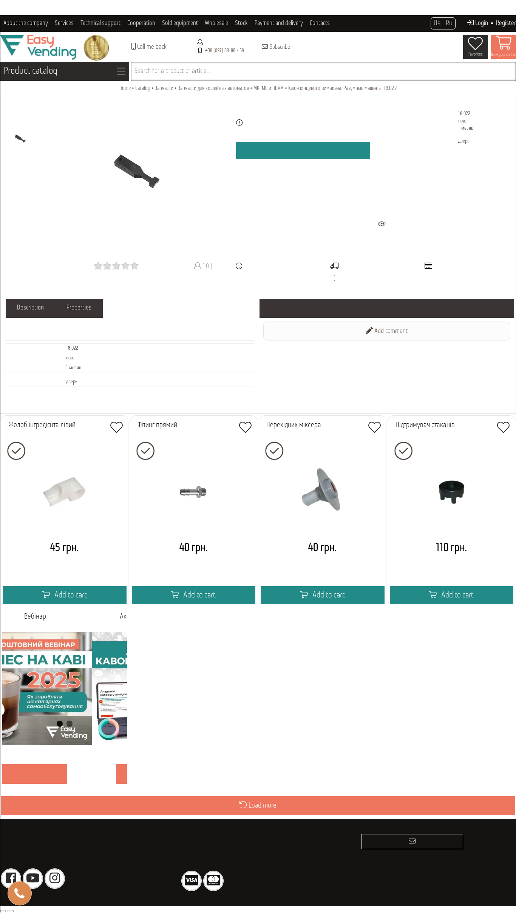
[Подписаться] (412, 841)
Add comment (390, 331)
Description (30, 308)
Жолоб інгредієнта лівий (42, 425)
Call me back (151, 47)
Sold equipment (180, 23)
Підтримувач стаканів (425, 425)
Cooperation (141, 23)
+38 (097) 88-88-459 (224, 51)
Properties (78, 308)
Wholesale (216, 23)
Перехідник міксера (293, 425)
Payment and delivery (279, 23)
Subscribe (279, 47)
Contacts (320, 23)
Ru (449, 23)
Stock (241, 23)
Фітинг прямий (157, 425)
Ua (437, 23)
